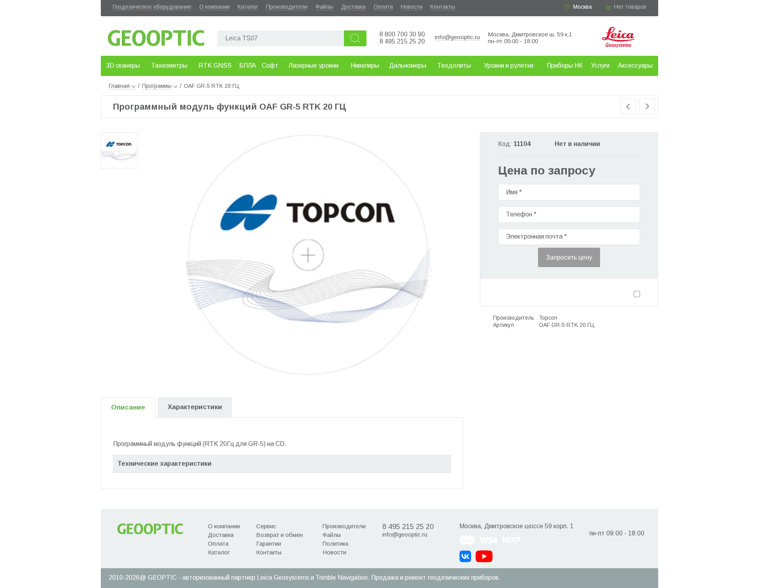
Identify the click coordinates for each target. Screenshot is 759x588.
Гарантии (268, 543)
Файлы (324, 7)
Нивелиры (365, 65)
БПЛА (247, 65)
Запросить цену (569, 257)
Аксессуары (635, 65)
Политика (335, 543)
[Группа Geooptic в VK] (465, 556)
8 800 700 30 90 (402, 34)
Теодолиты (454, 65)
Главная (119, 86)
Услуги (600, 65)
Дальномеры (407, 65)
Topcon (548, 318)
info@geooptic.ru (457, 37)
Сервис (266, 526)
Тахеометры (169, 65)
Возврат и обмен (279, 534)
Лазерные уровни (313, 65)
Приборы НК (565, 65)
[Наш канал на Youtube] (484, 556)
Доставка (353, 7)
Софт (270, 65)
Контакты (442, 7)
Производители (287, 7)
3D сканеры (123, 65)
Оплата (383, 7)
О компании (214, 7)
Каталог (248, 7)
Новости (412, 7)
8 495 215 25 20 (402, 41)
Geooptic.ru (156, 36)
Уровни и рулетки (508, 65)
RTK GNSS (215, 65)
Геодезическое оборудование (152, 7)
